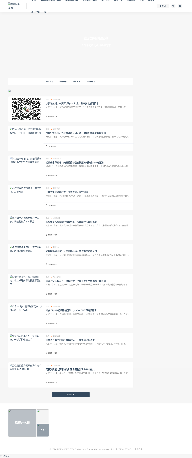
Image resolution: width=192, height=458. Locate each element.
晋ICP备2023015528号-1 (122, 449)
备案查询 (138, 449)
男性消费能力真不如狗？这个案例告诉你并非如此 (70, 369)
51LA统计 (5, 456)
